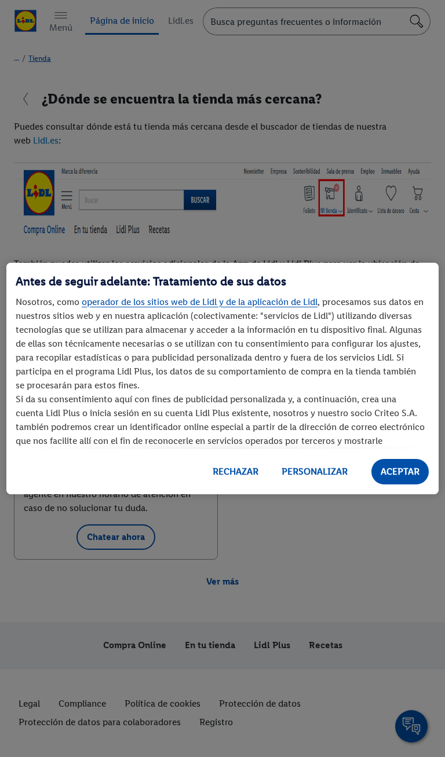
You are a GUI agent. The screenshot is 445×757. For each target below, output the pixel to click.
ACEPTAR (400, 471)
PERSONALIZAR (315, 471)
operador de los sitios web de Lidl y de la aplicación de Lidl (200, 301)
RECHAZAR (235, 471)
